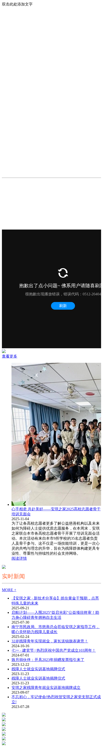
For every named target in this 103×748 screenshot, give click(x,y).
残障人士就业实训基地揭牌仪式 (38, 669)
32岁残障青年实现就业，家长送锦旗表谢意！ (49, 641)
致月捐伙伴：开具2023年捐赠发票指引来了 (47, 660)
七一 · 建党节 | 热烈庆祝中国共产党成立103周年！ (53, 650)
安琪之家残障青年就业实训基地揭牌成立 (45, 688)
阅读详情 (19, 558)
